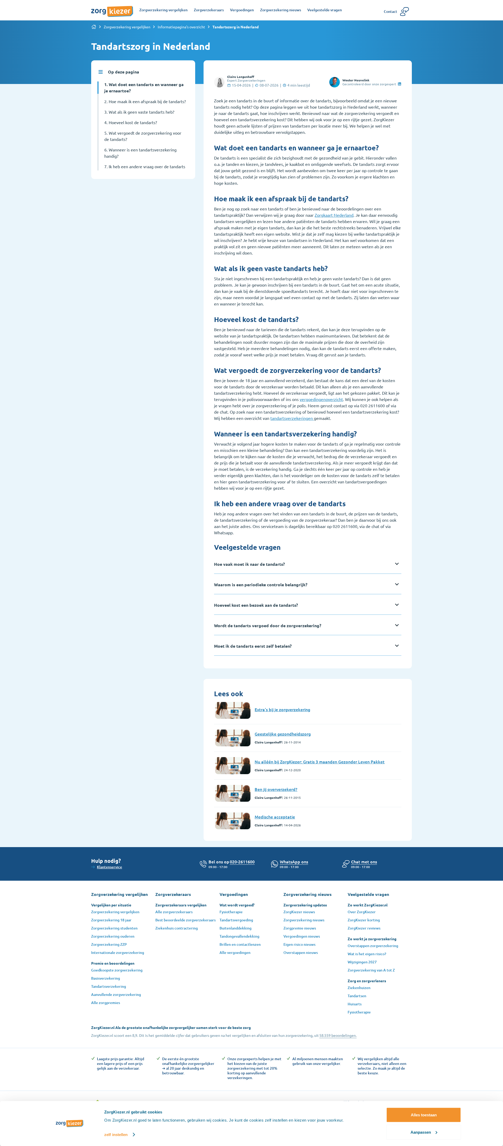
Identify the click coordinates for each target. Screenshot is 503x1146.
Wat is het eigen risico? (367, 953)
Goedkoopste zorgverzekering (117, 970)
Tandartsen (357, 995)
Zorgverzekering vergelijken (127, 26)
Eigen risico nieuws (299, 944)
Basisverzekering (105, 978)
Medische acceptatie (275, 817)
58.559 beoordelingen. (338, 1035)
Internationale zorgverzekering (117, 952)
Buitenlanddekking (236, 928)
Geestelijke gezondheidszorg (283, 734)
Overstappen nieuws (300, 952)
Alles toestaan (424, 1115)
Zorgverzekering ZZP (109, 944)
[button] (364, 861)
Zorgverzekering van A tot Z (371, 970)
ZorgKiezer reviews (364, 928)
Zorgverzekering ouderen (112, 936)
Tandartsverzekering (108, 986)
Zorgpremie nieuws (299, 928)
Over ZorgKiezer (362, 911)
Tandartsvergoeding (236, 919)
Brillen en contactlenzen (240, 944)
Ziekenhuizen (359, 987)
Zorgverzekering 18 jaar (111, 919)
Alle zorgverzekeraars (174, 911)
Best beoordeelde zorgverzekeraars (185, 919)
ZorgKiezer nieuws (299, 911)
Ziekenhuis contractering (176, 928)
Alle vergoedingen (235, 952)
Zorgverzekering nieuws (303, 919)
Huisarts (355, 1003)
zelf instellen (116, 1134)
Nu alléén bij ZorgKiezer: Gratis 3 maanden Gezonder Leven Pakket (320, 761)
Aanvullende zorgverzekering (116, 994)
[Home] (93, 26)
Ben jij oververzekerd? (276, 789)
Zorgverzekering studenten (114, 928)
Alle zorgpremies (105, 1002)
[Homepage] (112, 8)
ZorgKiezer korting (364, 919)
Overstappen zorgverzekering (373, 945)
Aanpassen (421, 1132)
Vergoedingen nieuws (301, 936)
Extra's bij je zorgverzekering (282, 709)
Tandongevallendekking (239, 936)
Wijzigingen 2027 (362, 961)
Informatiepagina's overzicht (181, 26)
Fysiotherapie (231, 911)
